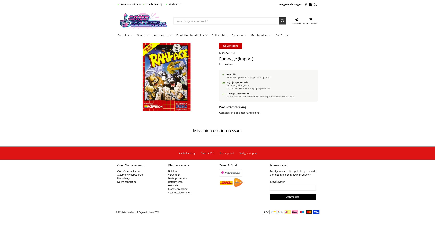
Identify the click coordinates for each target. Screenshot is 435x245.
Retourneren (175, 181)
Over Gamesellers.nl (128, 171)
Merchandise (259, 35)
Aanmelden (293, 196)
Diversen (237, 35)
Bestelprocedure (177, 178)
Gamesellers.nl (130, 212)
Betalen (172, 171)
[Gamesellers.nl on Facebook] (305, 4)
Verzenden (174, 174)
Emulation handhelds (190, 35)
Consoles (123, 35)
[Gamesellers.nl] (142, 21)
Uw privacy (123, 178)
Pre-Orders (282, 35)
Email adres (277, 181)
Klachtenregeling (178, 189)
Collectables (220, 35)
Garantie (173, 185)
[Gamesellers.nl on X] (315, 4)
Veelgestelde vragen (290, 4)
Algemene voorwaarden (130, 174)
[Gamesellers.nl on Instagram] (310, 4)
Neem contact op (127, 181)
